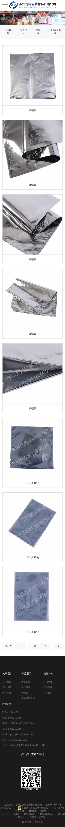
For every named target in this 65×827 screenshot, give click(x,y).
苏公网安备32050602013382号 (35, 808)
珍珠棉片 (23, 32)
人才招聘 (6, 687)
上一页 (33, 646)
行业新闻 (48, 687)
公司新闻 (48, 682)
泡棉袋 (16, 814)
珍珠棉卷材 (30, 814)
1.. (20, 646)
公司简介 (6, 682)
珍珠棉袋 (8, 32)
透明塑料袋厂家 (37, 817)
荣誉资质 (6, 693)
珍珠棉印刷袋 (47, 814)
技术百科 (48, 693)
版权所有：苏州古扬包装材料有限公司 (23, 804)
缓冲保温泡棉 (55, 32)
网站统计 (44, 811)
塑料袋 (38, 32)
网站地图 (32, 811)
